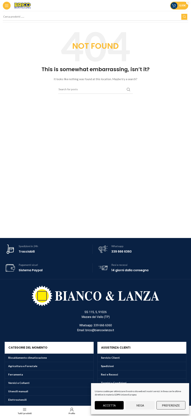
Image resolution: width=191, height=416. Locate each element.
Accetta (109, 405)
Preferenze (171, 405)
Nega (140, 405)
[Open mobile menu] (6, 5)
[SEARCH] (184, 17)
